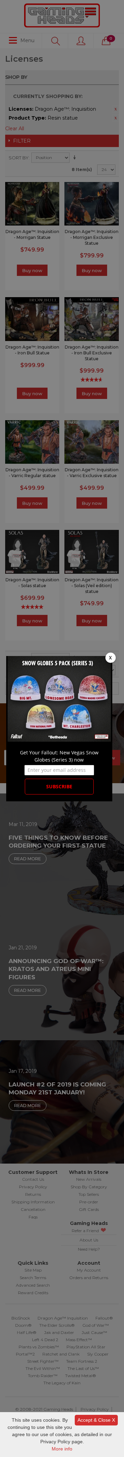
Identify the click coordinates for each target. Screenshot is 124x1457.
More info (62, 1449)
